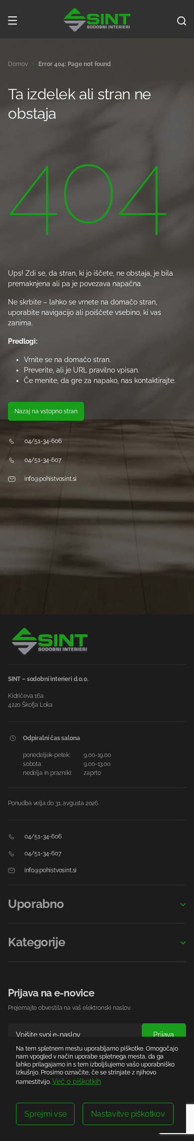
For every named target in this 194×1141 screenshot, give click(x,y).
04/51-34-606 (42, 441)
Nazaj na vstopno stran (46, 411)
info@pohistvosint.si (50, 478)
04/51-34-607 (42, 459)
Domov (18, 64)
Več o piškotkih (76, 1081)
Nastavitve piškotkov (128, 1114)
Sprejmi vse (45, 1114)
